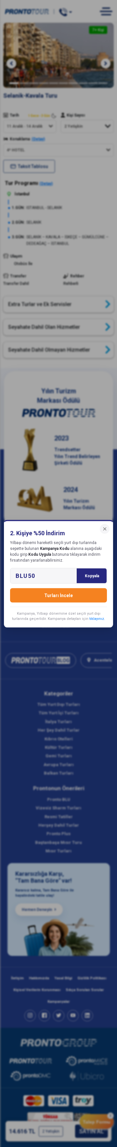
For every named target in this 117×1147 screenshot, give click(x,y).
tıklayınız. (97, 618)
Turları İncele (58, 595)
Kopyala (92, 575)
